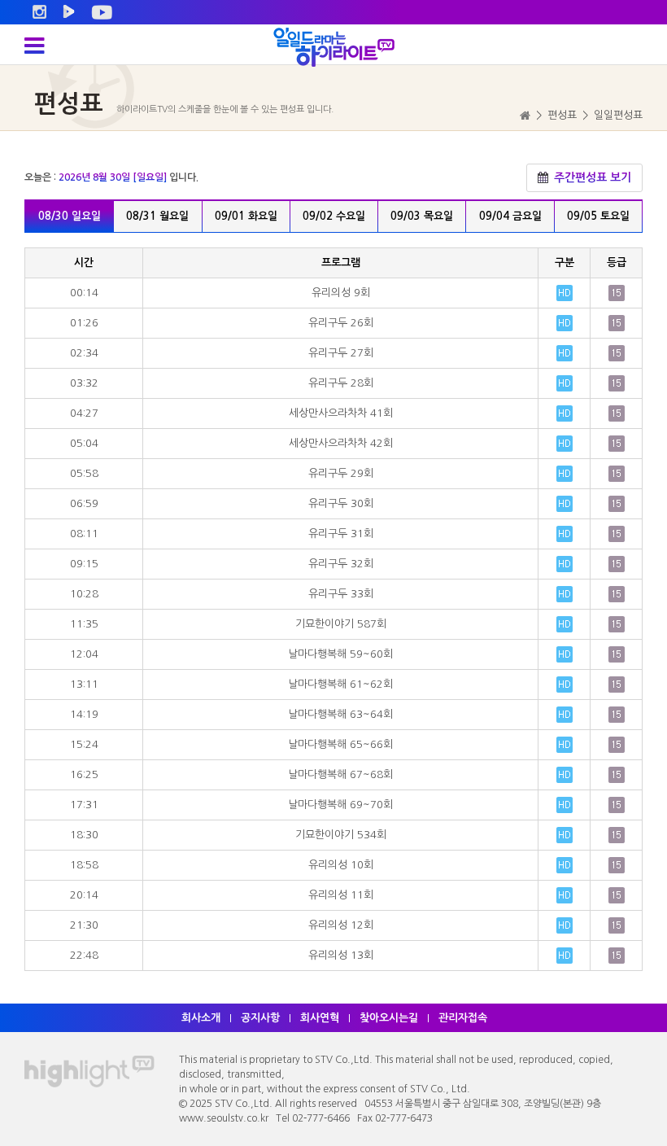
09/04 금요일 (510, 216)
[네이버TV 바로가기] (69, 12)
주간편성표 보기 (591, 177)
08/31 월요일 (157, 216)
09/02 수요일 (334, 216)
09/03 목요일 (421, 216)
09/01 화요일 (246, 216)
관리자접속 (462, 1018)
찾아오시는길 (389, 1018)
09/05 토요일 (598, 216)
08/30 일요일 (69, 216)
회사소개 (200, 1018)
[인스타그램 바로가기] (39, 12)
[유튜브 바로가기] (101, 12)
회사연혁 (319, 1018)
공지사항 (260, 1018)
